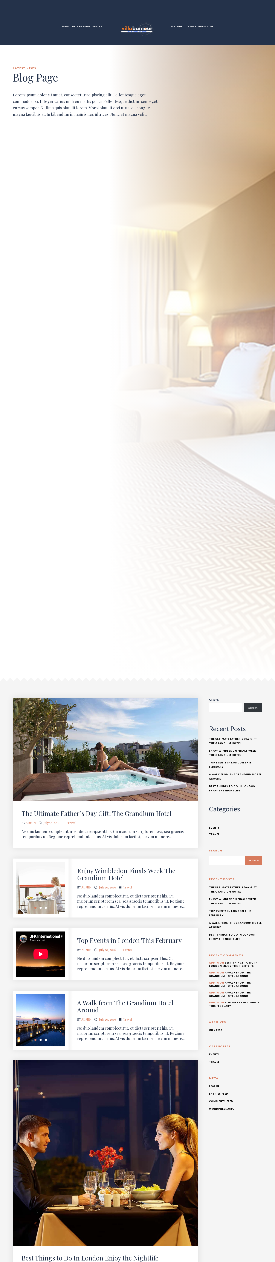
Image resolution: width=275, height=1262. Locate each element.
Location (175, 26)
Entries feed (218, 1093)
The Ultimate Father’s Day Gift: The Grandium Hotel (96, 813)
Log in (214, 1086)
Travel (71, 823)
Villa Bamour (81, 26)
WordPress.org (221, 1108)
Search (214, 700)
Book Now (205, 26)
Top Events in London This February (129, 940)
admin (31, 823)
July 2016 (215, 1030)
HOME (66, 26)
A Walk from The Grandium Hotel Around (125, 1006)
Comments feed (221, 1101)
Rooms (97, 26)
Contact (190, 26)
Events (127, 950)
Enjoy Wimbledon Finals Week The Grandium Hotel (126, 874)
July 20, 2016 (51, 823)
